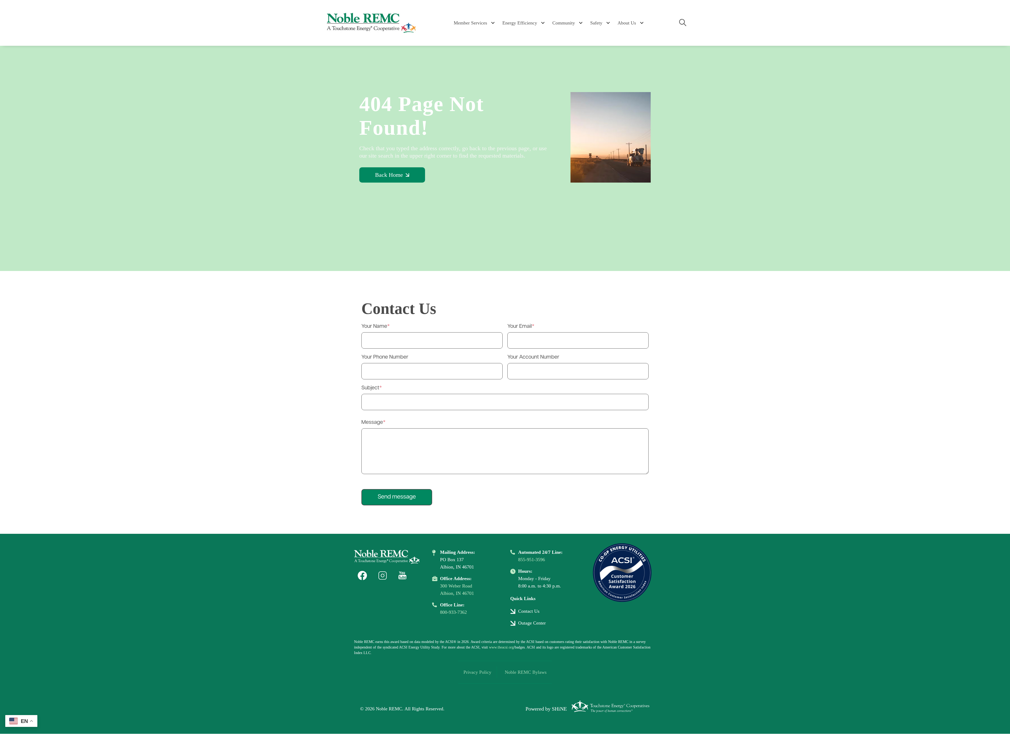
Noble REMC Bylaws (526, 672)
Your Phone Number (384, 357)
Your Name (374, 326)
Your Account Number (533, 357)
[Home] (371, 22)
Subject (370, 388)
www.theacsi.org (501, 647)
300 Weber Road (456, 586)
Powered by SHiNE (546, 709)
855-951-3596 (531, 559)
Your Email (519, 326)
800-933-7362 (453, 612)
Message (372, 422)
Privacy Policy (477, 672)
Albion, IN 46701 (457, 593)
